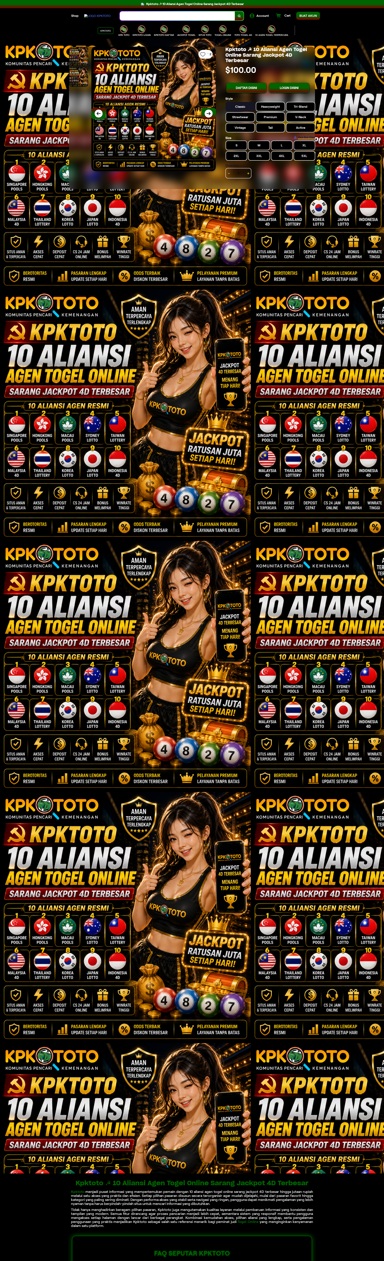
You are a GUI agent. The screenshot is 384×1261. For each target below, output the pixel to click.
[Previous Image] (98, 113)
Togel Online (248, 1222)
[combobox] (177, 15)
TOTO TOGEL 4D (243, 35)
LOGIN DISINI (289, 88)
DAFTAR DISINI (246, 88)
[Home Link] (97, 16)
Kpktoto (77, 1192)
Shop (75, 15)
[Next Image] (208, 113)
